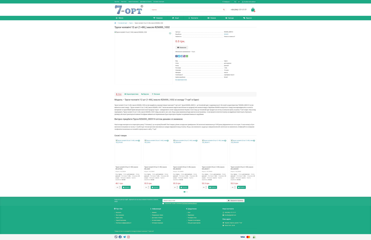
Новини (213, 18)
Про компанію (120, 215)
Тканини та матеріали (194, 220)
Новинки (159, 18)
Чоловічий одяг (122, 23)
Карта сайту (119, 217)
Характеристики (132, 94)
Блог (189, 212)
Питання (157, 94)
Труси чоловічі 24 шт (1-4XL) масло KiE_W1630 (127, 168)
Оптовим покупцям (158, 1)
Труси (131, 23)
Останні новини (156, 220)
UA (239, 2)
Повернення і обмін (157, 215)
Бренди (231, 18)
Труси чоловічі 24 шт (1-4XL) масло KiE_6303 (155, 168)
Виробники (191, 215)
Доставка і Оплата (157, 217)
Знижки (154, 212)
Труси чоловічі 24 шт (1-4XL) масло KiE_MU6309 (242, 168)
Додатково (192, 209)
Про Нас (116, 1)
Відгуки (249, 18)
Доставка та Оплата (145, 1)
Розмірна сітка (192, 217)
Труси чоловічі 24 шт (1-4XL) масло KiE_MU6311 (213, 168)
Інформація (156, 209)
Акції (177, 18)
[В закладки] (170, 33)
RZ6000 (226, 34)
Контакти (194, 18)
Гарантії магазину (133, 1)
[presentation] (114, 164)
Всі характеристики (181, 79)
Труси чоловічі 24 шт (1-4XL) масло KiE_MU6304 (184, 168)
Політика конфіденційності (123, 223)
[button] (185, 191)
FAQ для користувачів (194, 223)
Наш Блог (123, 1)
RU (235, 2)
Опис (120, 94)
